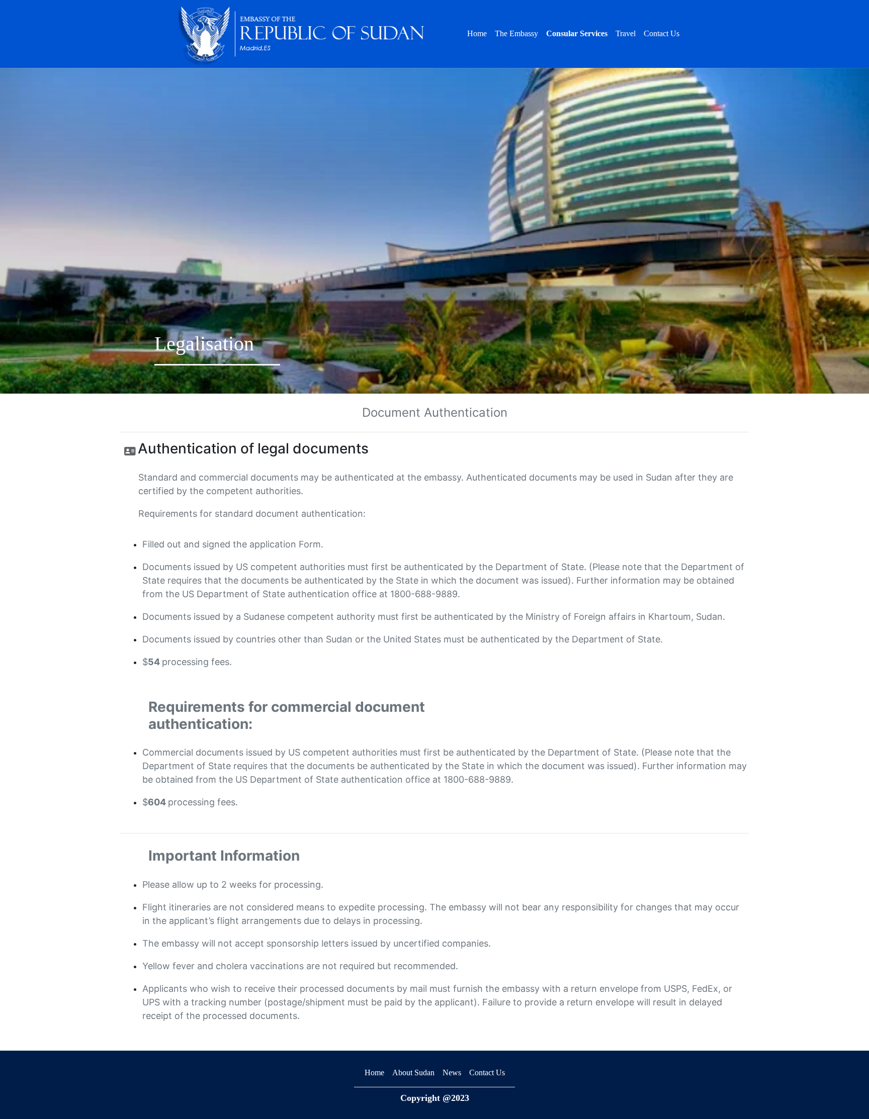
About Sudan (413, 1072)
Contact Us (661, 33)
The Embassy (516, 33)
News (452, 1072)
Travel (626, 33)
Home (477, 33)
